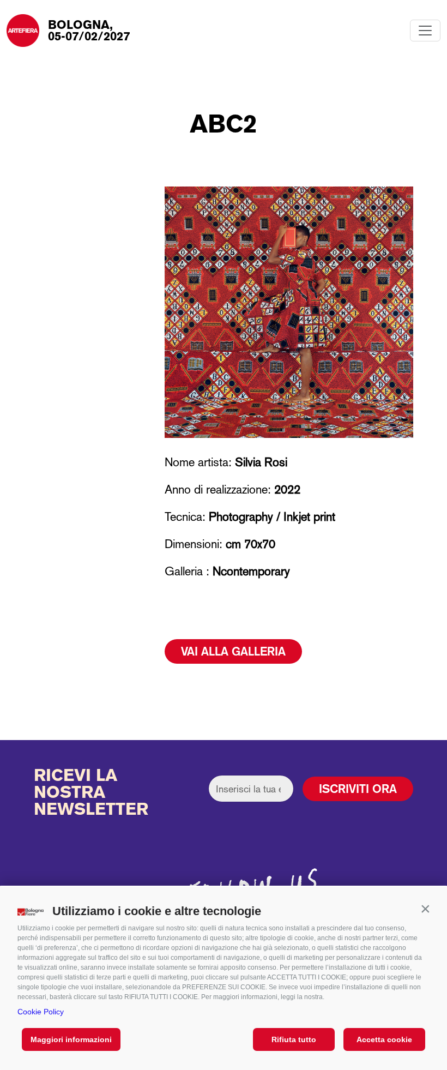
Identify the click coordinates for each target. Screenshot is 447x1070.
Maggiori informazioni (71, 1039)
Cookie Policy (40, 1011)
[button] (425, 908)
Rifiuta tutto (293, 1039)
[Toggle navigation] (425, 30)
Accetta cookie (384, 1039)
